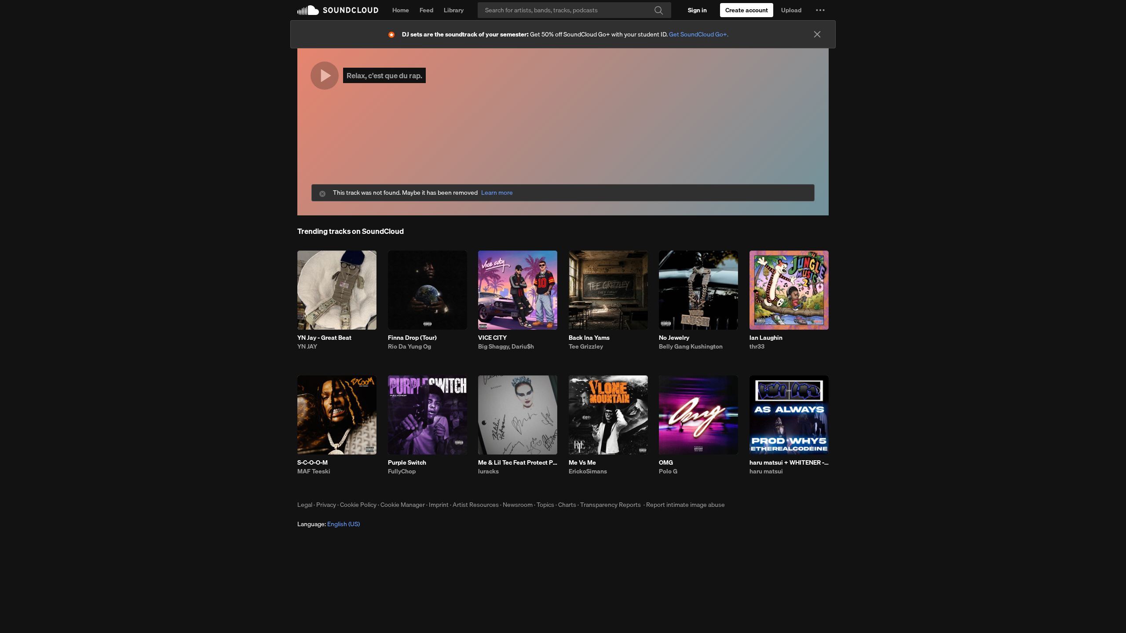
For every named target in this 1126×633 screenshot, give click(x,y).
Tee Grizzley (586, 346)
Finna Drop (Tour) (412, 337)
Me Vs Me (582, 462)
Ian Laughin (765, 337)
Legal (304, 504)
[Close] (817, 34)
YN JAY (307, 346)
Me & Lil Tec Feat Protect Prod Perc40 (517, 462)
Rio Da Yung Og (409, 346)
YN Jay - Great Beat (324, 337)
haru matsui (766, 471)
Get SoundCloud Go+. (698, 34)
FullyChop (402, 471)
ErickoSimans (588, 471)
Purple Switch (407, 462)
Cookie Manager (402, 504)
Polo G (668, 471)
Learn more (497, 192)
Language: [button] (328, 524)
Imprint (439, 504)
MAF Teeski (313, 471)
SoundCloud (337, 10)
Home (400, 10)
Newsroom (518, 504)
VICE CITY (492, 337)
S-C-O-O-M (312, 462)
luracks (488, 471)
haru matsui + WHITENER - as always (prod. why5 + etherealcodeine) (789, 462)
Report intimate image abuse (685, 504)
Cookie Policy (358, 504)
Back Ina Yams (589, 337)
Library (454, 10)
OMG (666, 462)
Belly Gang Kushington (691, 346)
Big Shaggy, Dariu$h (506, 346)
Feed (426, 10)
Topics (545, 504)
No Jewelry (674, 337)
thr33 (756, 346)
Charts (567, 504)
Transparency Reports (610, 504)
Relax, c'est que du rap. (384, 75)
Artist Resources (476, 504)
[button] (820, 10)
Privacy (326, 504)
